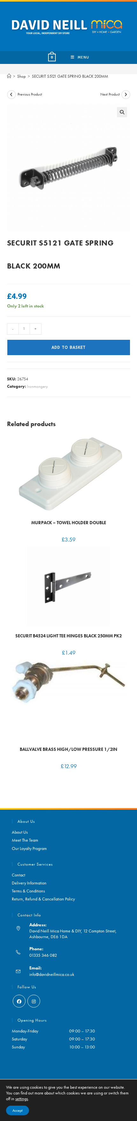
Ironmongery (37, 386)
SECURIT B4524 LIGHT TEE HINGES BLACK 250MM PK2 (68, 636)
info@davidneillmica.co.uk (51, 974)
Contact (18, 875)
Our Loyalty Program (29, 848)
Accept (17, 1110)
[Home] (9, 76)
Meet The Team (25, 840)
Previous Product (30, 94)
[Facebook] (19, 1001)
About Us (20, 832)
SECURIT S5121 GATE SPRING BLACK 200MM (70, 76)
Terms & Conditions (28, 891)
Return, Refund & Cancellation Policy (43, 899)
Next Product (110, 94)
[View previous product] (11, 94)
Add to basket (69, 347)
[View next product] (125, 94)
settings (21, 1099)
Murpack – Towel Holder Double (68, 522)
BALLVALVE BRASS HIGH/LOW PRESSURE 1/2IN (68, 749)
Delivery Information (29, 883)
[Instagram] (33, 1001)
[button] (122, 112)
